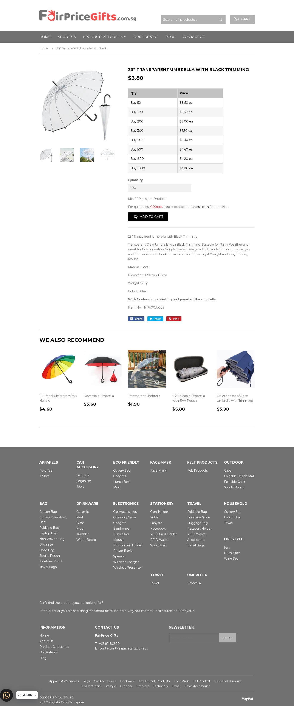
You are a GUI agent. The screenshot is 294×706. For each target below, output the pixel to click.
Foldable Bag (49, 528)
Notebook (158, 528)
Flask (80, 517)
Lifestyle (110, 686)
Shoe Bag (46, 550)
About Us (46, 641)
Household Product (228, 681)
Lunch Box (121, 482)
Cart (245, 19)
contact (147, 611)
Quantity (135, 180)
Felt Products (197, 470)
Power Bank (122, 551)
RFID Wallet (159, 540)
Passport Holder (199, 528)
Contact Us (193, 37)
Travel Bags (48, 567)
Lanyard (156, 523)
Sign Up (227, 638)
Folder (155, 517)
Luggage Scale (198, 517)
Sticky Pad (158, 545)
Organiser (83, 481)
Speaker (119, 556)
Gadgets (82, 475)
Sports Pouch (234, 487)
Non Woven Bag (52, 539)
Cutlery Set (121, 470)
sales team (200, 207)
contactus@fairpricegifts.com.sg (123, 648)
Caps (227, 470)
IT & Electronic (91, 686)
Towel (228, 523)
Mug (116, 487)
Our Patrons (145, 37)
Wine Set (231, 558)
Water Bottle (86, 540)
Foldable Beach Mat (239, 476)
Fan (227, 547)
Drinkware (127, 681)
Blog (170, 37)
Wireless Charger (126, 562)
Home (44, 37)
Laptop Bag (48, 533)
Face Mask (158, 470)
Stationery (160, 686)
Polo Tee (46, 470)
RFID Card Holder (163, 534)
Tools (80, 486)
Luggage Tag (197, 523)
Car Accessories (125, 512)
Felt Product (201, 681)
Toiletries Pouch (51, 561)
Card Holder (159, 512)
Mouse (118, 540)
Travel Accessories (197, 686)
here (122, 611)
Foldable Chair (234, 482)
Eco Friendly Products (154, 681)
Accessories (196, 540)
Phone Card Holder (127, 545)
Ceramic (82, 512)
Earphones (121, 528)
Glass (80, 523)
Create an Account (241, 9)
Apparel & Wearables (64, 681)
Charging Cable (124, 517)
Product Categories (103, 37)
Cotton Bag (48, 512)
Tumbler (82, 534)
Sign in (216, 9)
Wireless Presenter (127, 568)
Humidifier (121, 534)
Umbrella (194, 583)
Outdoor (126, 686)
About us (67, 37)
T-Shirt (44, 476)
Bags (86, 681)
